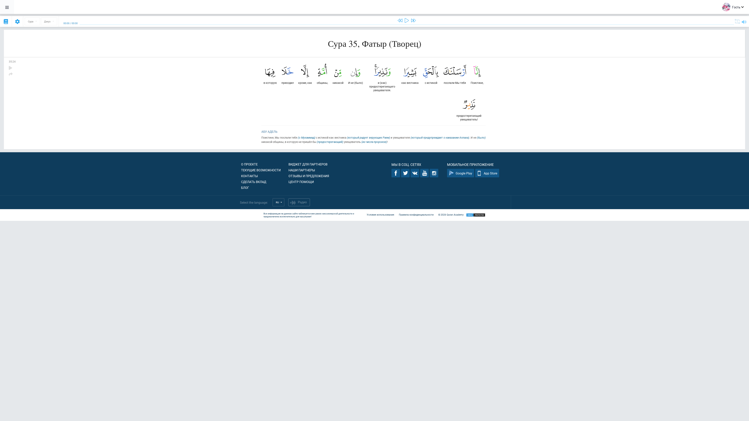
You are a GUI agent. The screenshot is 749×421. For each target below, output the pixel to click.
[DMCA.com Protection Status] (475, 215)
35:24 (12, 61)
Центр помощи (301, 182)
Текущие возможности (261, 170)
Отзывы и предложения (308, 176)
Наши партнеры (301, 170)
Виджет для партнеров (307, 164)
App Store (490, 173)
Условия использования (380, 214)
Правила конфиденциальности (416, 214)
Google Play (464, 173)
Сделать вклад (253, 182)
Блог (245, 188)
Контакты (249, 176)
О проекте (249, 164)
